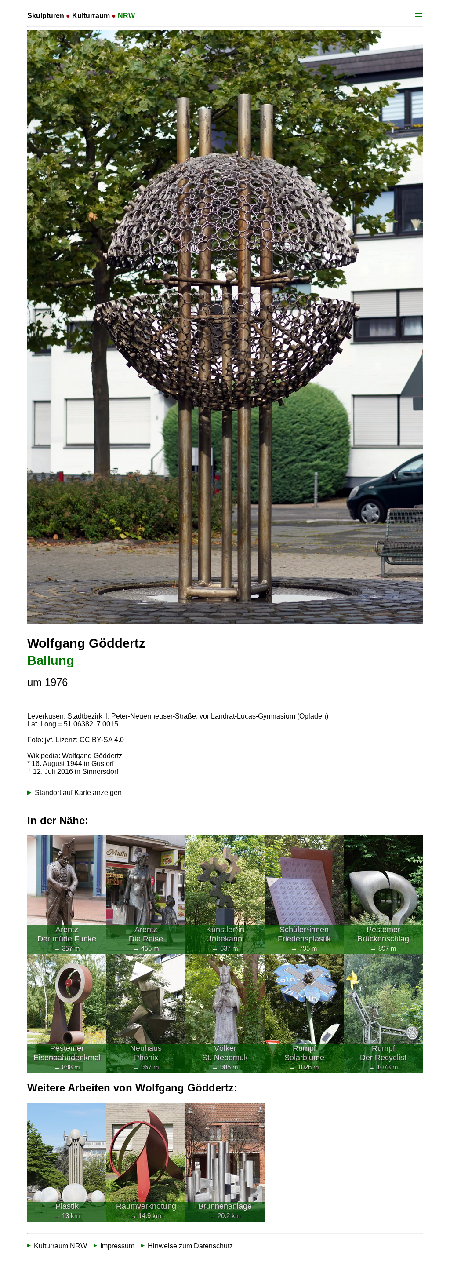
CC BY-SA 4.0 (102, 740)
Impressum (117, 1245)
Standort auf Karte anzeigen (78, 792)
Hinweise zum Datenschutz (190, 1245)
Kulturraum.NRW (60, 1245)
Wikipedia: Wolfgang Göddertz (74, 755)
